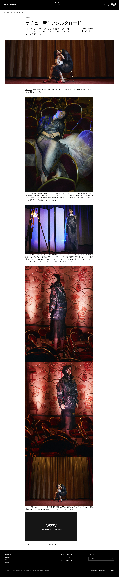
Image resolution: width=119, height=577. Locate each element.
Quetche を (87, 257)
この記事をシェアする (88, 28)
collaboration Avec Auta (43, 570)
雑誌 (8, 12)
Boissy (7, 562)
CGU (89, 570)
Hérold (7, 560)
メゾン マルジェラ (35, 261)
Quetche (28, 507)
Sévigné (7, 557)
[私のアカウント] (104, 5)
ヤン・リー (29, 90)
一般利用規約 (94, 570)
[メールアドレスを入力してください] (112, 559)
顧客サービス (9, 554)
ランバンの (45, 261)
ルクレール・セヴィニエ (33, 544)
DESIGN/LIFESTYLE (10, 5)
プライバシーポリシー (103, 570)
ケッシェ (45, 544)
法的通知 (112, 570)
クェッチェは (30, 193)
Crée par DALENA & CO (32, 570)
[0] (114, 5)
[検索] (107, 5)
